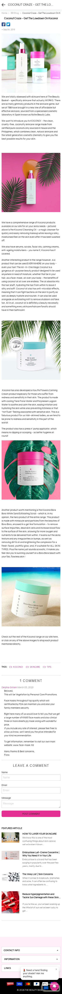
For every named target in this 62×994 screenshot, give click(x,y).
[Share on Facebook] (3, 24)
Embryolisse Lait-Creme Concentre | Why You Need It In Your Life (40, 854)
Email (4, 785)
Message (6, 797)
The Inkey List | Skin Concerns (37, 874)
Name (5, 772)
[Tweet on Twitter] (8, 24)
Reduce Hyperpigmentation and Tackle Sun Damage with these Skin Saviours (40, 896)
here (55, 636)
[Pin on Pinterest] (13, 24)
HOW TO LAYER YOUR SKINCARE (39, 833)
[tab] (31, 950)
